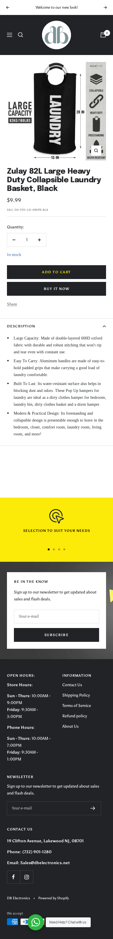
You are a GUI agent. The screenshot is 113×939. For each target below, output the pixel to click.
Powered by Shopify (53, 898)
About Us (70, 726)
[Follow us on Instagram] (26, 876)
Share (12, 304)
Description (21, 326)
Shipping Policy (76, 695)
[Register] (92, 808)
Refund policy (74, 716)
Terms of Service (76, 705)
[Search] (20, 34)
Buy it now (57, 289)
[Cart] (103, 34)
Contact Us (72, 684)
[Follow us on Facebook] (13, 876)
